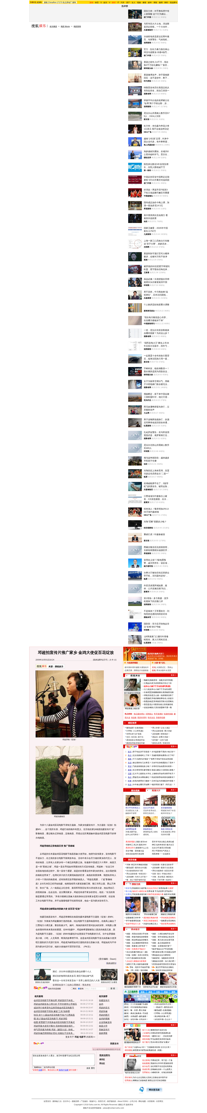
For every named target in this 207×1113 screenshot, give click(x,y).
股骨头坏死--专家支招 (161, 743)
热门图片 (146, 1042)
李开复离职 (158, 714)
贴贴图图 (146, 1063)
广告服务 (84, 1101)
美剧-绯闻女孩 (166, 829)
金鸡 (101, 1004)
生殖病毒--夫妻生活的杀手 (163, 865)
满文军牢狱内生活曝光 (164, 967)
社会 (130, 784)
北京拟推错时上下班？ (142, 755)
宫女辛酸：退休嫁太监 (135, 851)
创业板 (134, 717)
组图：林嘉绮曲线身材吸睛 (137, 937)
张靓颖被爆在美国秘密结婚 (163, 692)
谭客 (146, 695)
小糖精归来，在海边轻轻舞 (161, 1072)
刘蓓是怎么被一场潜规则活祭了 (161, 695)
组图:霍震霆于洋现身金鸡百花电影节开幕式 (54, 1022)
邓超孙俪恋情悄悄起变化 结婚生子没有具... (54, 1033)
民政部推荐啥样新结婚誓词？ (163, 777)
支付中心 (66, 1101)
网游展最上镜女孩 (132, 708)
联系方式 (101, 1101)
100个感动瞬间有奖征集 (136, 958)
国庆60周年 (142, 717)
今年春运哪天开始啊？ (142, 784)
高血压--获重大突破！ (161, 737)
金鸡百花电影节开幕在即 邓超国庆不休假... (54, 1000)
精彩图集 (128, 1050)
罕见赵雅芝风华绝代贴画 (160, 1039)
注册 (40, 1070)
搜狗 (74, 2)
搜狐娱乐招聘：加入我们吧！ (164, 961)
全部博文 (159, 1101)
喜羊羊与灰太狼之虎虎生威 (163, 842)
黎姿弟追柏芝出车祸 (168, 987)
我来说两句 (98, 660)
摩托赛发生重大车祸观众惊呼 (164, 952)
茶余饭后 (135, 929)
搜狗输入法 (57, 1101)
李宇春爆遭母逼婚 (133, 921)
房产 (128, 3)
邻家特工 (129, 845)
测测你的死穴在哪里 (109, 982)
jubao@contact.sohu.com (113, 1108)
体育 (97, 3)
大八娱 (146, 689)
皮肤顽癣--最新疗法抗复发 (163, 868)
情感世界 (146, 1069)
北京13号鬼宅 (148, 808)
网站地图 (142, 1101)
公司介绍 (133, 1101)
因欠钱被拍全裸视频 (132, 693)
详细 (161, 658)
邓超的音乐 (104, 1007)
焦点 (130, 755)
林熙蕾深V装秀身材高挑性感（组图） (148, 1050)
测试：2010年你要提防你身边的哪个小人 (72, 971)
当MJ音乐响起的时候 (163, 970)
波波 (146, 707)
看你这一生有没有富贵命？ (65, 980)
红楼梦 (171, 888)
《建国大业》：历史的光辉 (161, 1036)
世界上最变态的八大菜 (89, 980)
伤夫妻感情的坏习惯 (134, 871)
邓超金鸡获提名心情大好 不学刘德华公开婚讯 (55, 1004)
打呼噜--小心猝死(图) (134, 731)
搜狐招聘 (75, 1101)
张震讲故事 (163, 888)
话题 (130, 774)
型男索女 (146, 1072)
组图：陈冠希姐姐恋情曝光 (137, 940)
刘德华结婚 (160, 717)
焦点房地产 (67, 2)
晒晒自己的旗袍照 (140, 1080)
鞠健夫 (146, 680)
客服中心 (93, 1101)
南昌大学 (103, 1026)
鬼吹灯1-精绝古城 (139, 891)
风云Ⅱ (136, 845)
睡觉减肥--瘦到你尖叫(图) (136, 868)
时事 (130, 781)
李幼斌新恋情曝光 (168, 918)
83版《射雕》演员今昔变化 (137, 955)
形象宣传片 (104, 1029)
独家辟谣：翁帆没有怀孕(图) (161, 680)
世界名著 (150, 891)
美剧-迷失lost (141, 842)
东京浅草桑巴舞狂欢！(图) (137, 952)
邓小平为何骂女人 (132, 808)
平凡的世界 (159, 891)
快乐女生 (151, 717)
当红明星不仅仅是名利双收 (161, 1066)
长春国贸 (147, 692)
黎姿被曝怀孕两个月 (132, 987)
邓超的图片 (104, 1015)
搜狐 (46, 2)
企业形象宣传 (105, 1022)
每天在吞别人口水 (132, 1073)
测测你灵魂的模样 (42, 982)
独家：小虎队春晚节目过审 (163, 934)
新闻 (130, 770)
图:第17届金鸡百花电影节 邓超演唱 (50, 1018)
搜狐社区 (135, 1025)
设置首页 (47, 1101)
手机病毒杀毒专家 (139, 894)
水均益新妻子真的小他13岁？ (163, 752)
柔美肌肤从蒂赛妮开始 (135, 740)
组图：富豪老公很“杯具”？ (137, 946)
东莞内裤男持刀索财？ (142, 781)
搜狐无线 (136, 884)
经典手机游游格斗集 (155, 894)
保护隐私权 (111, 1101)
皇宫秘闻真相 (166, 808)
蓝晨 (146, 698)
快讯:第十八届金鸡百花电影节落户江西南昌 (54, 1015)
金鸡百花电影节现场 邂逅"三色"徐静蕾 (52, 1011)
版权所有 (129, 1105)
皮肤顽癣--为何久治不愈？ (137, 877)
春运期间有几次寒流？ (142, 763)
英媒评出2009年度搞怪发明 (161, 1063)
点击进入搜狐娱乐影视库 (136, 961)
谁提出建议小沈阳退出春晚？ (163, 770)
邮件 (150, 3)
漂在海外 (128, 1077)
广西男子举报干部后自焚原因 (161, 759)
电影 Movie (65, 26)
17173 (59, 2)
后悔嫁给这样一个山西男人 (161, 1069)
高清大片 (156, 790)
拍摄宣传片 (104, 1000)
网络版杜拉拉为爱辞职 (161, 955)
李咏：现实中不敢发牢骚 (140, 967)
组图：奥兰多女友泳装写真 (163, 940)
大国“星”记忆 (159, 663)
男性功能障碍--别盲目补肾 (163, 871)
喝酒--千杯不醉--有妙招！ (162, 880)
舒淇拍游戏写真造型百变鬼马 (164, 964)
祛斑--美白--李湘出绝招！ (162, 874)
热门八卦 (146, 1030)
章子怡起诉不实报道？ (142, 752)
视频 (139, 3)
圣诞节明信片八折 (133, 924)
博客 (155, 3)
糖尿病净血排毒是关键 (135, 743)
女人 (133, 3)
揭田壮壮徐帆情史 (133, 914)
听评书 (128, 888)
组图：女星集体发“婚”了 (162, 946)
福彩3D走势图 (169, 894)
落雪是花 (147, 704)
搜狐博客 (135, 676)
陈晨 (146, 701)
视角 (130, 759)
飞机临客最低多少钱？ (142, 766)
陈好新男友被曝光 (168, 924)
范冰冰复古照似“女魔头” (160, 1042)
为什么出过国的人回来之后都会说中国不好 (150, 1077)
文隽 (146, 683)
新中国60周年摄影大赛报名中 (137, 667)
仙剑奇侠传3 (161, 845)
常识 (130, 766)
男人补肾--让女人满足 (161, 728)
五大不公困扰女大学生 (142, 774)
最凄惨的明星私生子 (132, 1042)
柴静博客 (103, 1033)
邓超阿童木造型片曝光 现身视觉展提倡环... (54, 1026)
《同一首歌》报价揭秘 (139, 970)
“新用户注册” (63, 1070)
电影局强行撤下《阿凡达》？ (163, 784)
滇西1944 (142, 845)
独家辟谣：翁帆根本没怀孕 (163, 958)
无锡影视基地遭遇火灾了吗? (163, 755)
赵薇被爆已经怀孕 (133, 918)
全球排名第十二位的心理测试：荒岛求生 (72, 985)
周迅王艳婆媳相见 (151, 921)
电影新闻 (77, 26)
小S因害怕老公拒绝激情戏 (162, 704)
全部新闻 (151, 1101)
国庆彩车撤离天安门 (156, 654)
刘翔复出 (149, 714)
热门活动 (128, 1047)
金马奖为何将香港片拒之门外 (160, 683)
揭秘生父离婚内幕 (168, 914)
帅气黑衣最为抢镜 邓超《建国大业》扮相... (54, 1029)
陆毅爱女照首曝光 (168, 921)
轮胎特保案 (168, 714)
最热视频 (135, 790)
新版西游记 (147, 829)
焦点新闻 (146, 1060)
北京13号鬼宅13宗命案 (161, 848)
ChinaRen (52, 2)
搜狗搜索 (40, 988)
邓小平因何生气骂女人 (161, 851)
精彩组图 (146, 1039)
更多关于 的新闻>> (80, 1037)
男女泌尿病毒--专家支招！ (137, 874)
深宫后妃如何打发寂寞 (135, 854)
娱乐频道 (53, 26)
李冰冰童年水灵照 (164, 670)
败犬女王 (170, 845)
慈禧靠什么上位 (142, 848)
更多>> (174, 675)
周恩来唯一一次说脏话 (161, 854)
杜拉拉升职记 (152, 888)
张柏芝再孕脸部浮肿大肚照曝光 (161, 701)
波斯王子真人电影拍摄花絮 (137, 964)
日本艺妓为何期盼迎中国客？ (163, 781)
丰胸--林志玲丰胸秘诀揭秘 (137, 865)
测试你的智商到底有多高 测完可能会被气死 (73, 976)
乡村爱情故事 (130, 829)
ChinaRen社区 (135, 1055)
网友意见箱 (154, 1090)
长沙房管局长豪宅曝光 (142, 770)
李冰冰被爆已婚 (150, 914)
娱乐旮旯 (146, 1066)
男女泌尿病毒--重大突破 (162, 731)
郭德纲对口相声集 (139, 888)
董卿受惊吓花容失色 (158, 1030)
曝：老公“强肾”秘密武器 (136, 880)
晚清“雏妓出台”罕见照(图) (162, 949)
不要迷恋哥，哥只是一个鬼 (161, 1060)
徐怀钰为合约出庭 (150, 987)
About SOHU (123, 1101)
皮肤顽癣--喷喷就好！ (161, 734)
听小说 (128, 891)
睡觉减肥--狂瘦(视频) (134, 728)
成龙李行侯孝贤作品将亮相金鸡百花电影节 (54, 1007)
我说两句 (173, 3)
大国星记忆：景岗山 (165, 667)
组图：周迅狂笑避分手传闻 (137, 934)
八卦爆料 (146, 1033)
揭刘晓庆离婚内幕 (151, 918)
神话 (154, 845)
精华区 (102, 1059)
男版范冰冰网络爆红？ (142, 777)
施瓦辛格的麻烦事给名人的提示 (161, 698)
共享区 (128, 894)
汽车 (122, 3)
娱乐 (105, 3)
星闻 (154, 667)
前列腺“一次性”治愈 (160, 740)
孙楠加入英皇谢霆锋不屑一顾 (160, 707)
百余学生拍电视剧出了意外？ (163, 763)
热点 (130, 777)
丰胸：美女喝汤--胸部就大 (163, 877)
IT (118, 3)
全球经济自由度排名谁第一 (162, 766)
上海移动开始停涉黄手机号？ (163, 774)
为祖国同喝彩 (132, 663)
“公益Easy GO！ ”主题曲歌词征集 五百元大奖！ (152, 1047)
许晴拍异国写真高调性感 (160, 1033)
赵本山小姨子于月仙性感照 (161, 689)
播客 (144, 3)
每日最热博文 (139, 714)
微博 (161, 3)
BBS (166, 3)
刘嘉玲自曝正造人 (151, 924)
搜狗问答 (132, 746)
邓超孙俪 (103, 1011)
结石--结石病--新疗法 (134, 737)
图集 (154, 670)
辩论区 (102, 1063)
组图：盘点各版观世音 (161, 943)
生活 (130, 763)
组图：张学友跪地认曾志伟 (163, 937)
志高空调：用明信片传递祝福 (136, 670)
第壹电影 (146, 1036)
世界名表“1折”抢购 (133, 734)
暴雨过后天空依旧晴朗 (157, 1080)
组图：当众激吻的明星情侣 (137, 943)
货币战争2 (168, 891)
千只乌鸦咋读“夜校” (141, 759)
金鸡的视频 (104, 1018)
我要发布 (114, 1043)
